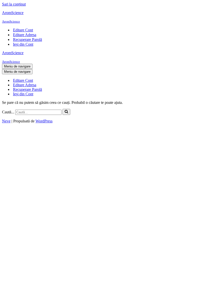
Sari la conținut (14, 4)
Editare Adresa (24, 35)
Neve (6, 121)
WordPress (44, 121)
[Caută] (66, 112)
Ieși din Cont (23, 44)
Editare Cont (23, 30)
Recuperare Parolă (27, 39)
